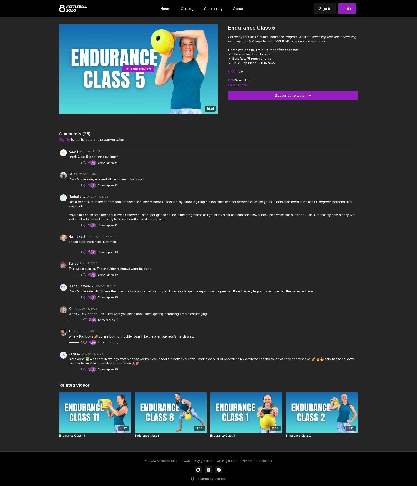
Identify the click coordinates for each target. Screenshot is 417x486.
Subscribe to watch (290, 95)
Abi (71, 331)
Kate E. (74, 151)
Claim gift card (227, 461)
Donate (247, 461)
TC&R (186, 461)
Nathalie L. (77, 196)
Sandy (73, 263)
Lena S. (74, 354)
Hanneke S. (77, 236)
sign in (64, 139)
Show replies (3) (108, 185)
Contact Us (264, 461)
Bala (72, 174)
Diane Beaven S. (81, 286)
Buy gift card (203, 461)
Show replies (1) (108, 252)
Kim (71, 308)
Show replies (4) (108, 162)
